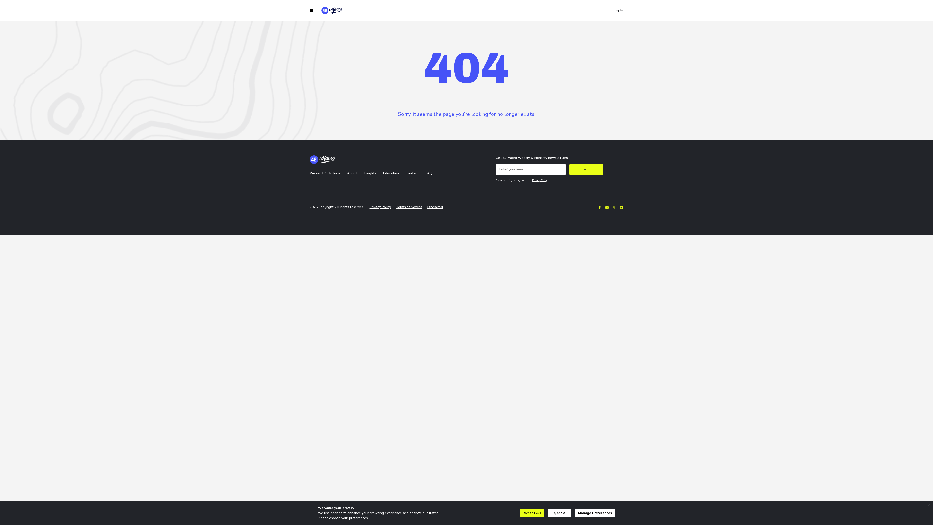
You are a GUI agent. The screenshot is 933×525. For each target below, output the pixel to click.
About (352, 173)
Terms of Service (409, 207)
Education (391, 173)
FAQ (429, 173)
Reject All (559, 513)
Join (586, 169)
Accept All (532, 513)
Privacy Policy (539, 180)
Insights (370, 173)
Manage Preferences (595, 513)
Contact (412, 173)
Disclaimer (435, 207)
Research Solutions (325, 173)
